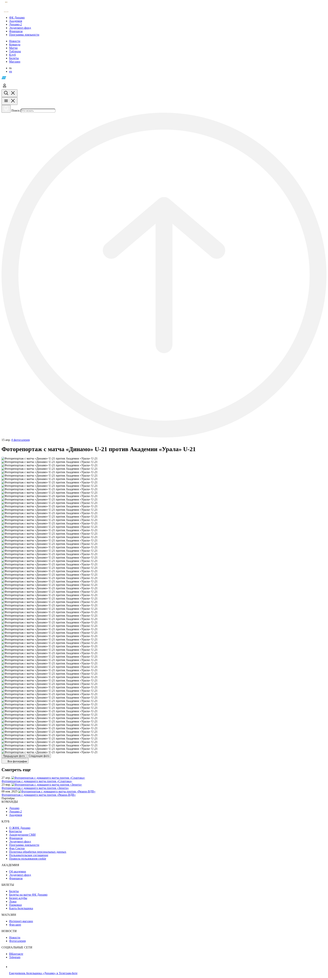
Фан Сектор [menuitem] (17, 848)
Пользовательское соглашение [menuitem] (28, 855)
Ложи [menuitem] (13, 901)
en (10, 71)
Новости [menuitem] (14, 937)
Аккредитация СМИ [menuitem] (22, 834)
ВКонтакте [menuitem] (16, 953)
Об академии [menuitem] (17, 871)
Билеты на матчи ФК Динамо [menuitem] (28, 894)
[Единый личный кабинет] (5, 87)
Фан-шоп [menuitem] (15, 924)
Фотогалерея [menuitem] (17, 941)
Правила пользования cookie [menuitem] (27, 858)
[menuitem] (167, 17)
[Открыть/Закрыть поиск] (9, 93)
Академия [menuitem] (15, 815)
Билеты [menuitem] (14, 891)
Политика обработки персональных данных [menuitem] (37, 851)
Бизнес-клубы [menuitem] (18, 898)
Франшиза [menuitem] (16, 838)
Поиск (15, 110)
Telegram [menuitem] (14, 957)
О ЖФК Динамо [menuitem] (19, 827)
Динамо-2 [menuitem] (15, 811)
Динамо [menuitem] (14, 808)
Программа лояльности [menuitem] (24, 845)
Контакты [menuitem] (15, 831)
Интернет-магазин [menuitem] (21, 921)
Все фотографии (17, 761)
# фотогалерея (20, 439)
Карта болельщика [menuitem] (21, 908)
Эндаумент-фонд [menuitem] (20, 841)
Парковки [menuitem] (15, 904)
